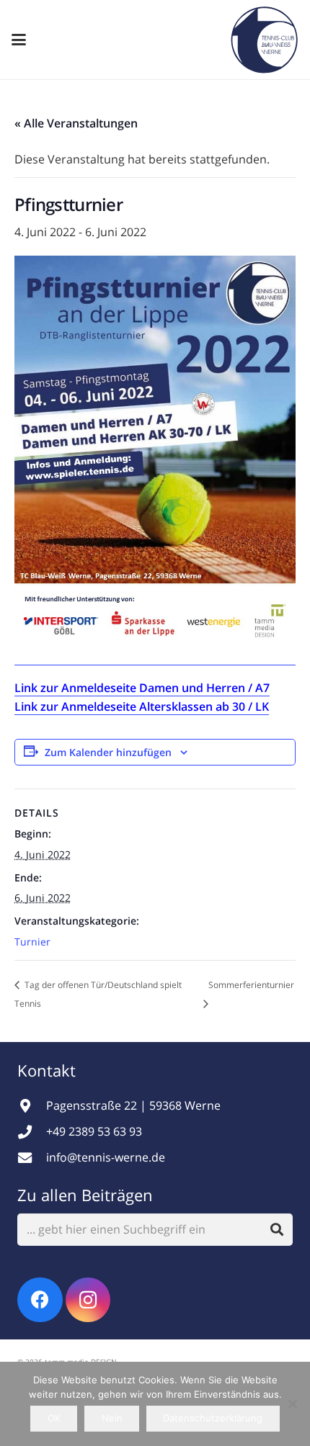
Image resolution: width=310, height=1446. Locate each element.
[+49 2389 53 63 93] (31, 1132)
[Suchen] (276, 1229)
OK (54, 1418)
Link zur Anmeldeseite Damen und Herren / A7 (142, 688)
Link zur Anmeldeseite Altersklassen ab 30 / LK (141, 706)
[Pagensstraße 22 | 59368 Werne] (31, 1106)
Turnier (32, 941)
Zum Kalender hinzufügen (108, 752)
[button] (18, 39)
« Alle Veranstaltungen (76, 123)
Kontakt (48, 1070)
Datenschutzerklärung (212, 1418)
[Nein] (292, 1403)
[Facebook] (40, 1300)
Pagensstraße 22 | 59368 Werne (133, 1105)
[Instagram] (88, 1300)
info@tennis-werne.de (105, 1157)
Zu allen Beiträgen (85, 1194)
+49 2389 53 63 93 (94, 1131)
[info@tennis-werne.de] (31, 1157)
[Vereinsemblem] (264, 40)
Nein (112, 1418)
